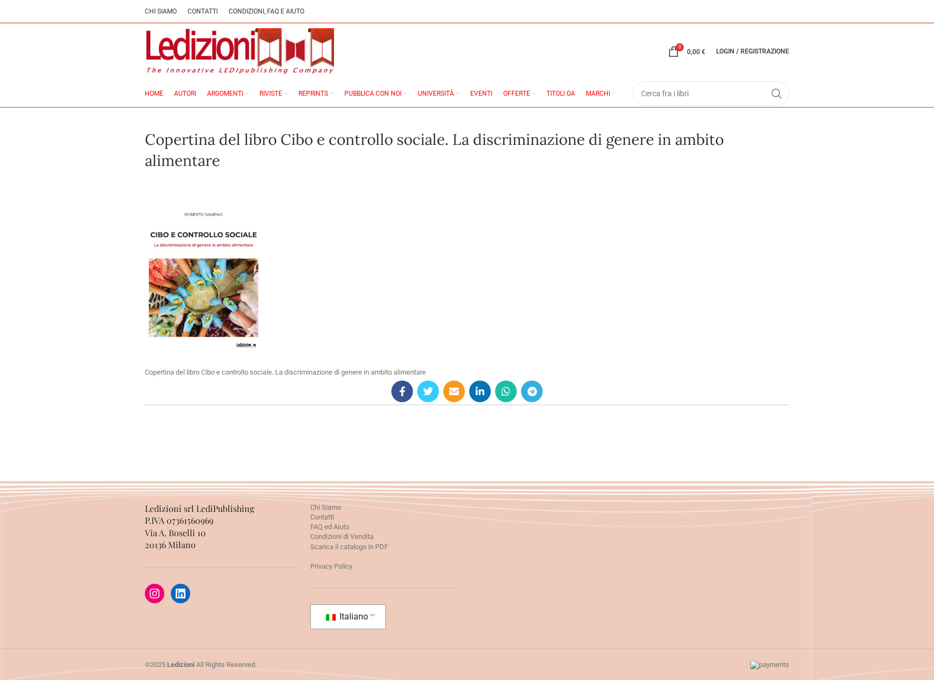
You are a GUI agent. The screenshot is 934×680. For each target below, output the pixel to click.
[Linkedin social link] (480, 391)
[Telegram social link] (532, 391)
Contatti (322, 517)
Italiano (352, 616)
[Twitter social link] (428, 391)
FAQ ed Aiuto (329, 527)
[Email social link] (454, 391)
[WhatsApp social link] (506, 391)
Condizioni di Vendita (341, 536)
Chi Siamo (325, 507)
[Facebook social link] (402, 391)
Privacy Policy (331, 566)
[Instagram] (154, 593)
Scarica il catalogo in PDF (349, 547)
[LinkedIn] (180, 593)
